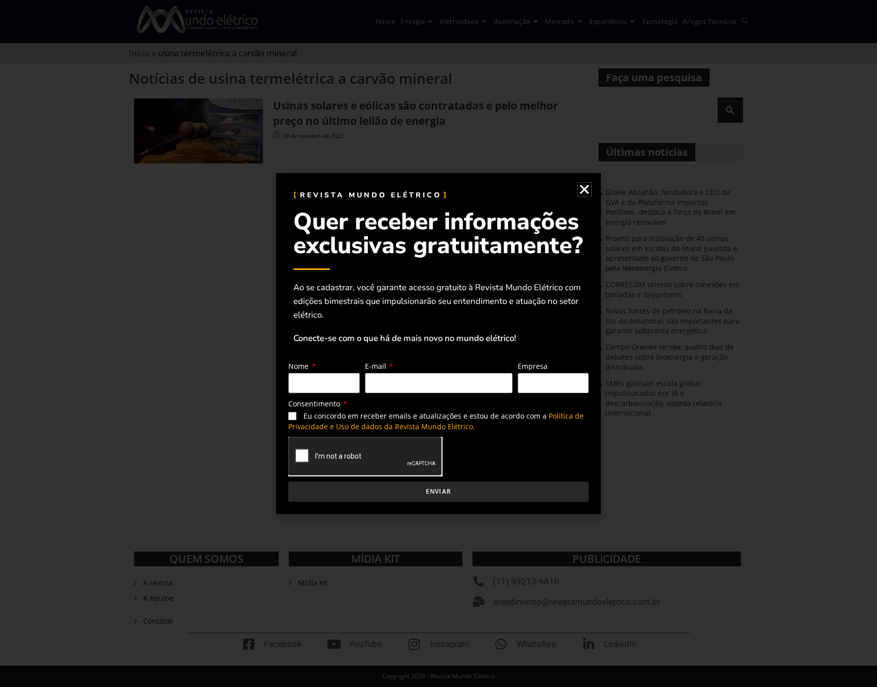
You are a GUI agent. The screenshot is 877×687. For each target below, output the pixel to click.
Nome (299, 366)
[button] (584, 189)
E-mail (376, 366)
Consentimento (315, 403)
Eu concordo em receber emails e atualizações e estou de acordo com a (436, 421)
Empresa (533, 366)
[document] (438, 343)
